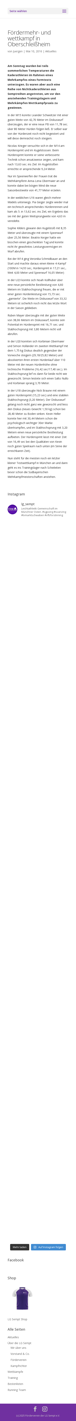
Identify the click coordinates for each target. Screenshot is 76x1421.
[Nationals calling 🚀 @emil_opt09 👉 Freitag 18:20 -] (38, 791)
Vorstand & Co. (20, 1354)
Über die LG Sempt (19, 1343)
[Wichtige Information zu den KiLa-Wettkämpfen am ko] (38, 863)
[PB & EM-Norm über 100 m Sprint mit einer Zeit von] (38, 899)
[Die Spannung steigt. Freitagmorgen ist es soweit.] (38, 574)
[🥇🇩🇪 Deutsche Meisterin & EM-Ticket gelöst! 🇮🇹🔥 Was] (38, 719)
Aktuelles (51, 51)
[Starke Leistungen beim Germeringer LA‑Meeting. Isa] (38, 1187)
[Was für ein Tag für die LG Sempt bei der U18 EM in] (38, 538)
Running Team (17, 1390)
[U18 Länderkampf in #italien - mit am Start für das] (38, 971)
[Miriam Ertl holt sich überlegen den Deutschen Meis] (38, 611)
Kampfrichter (19, 1366)
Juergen (18, 51)
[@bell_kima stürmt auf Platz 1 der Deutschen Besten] (38, 1079)
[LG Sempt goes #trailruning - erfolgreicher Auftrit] (38, 1007)
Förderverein (19, 1360)
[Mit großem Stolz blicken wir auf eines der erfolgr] (38, 683)
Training (13, 1378)
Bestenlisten (15, 1384)
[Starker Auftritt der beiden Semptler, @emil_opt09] (38, 935)
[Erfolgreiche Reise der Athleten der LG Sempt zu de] (38, 827)
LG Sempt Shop (17, 1319)
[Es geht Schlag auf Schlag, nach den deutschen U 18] (38, 647)
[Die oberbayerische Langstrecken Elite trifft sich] (38, 1151)
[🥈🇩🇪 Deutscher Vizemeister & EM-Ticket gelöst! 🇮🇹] (38, 755)
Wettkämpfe (15, 1372)
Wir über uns (18, 1348)
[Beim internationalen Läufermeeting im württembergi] (38, 1043)
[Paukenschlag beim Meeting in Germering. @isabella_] (38, 1223)
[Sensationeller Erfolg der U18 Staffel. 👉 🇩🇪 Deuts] (38, 1115)
